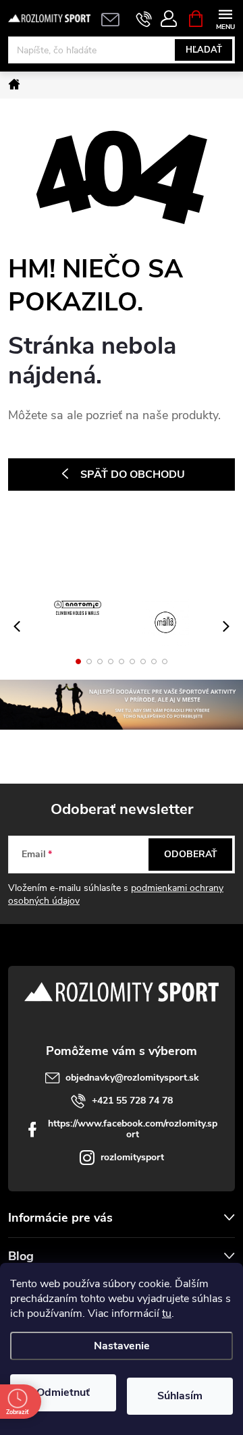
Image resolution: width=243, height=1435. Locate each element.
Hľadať (204, 50)
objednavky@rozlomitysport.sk (132, 1077)
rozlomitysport (132, 1157)
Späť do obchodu (132, 474)
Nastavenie (122, 1345)
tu (166, 1313)
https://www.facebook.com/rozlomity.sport (132, 1129)
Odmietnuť (63, 1392)
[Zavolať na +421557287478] (144, 19)
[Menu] (225, 18)
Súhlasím (179, 1395)
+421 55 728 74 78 (132, 1100)
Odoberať (190, 854)
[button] (78, 661)
